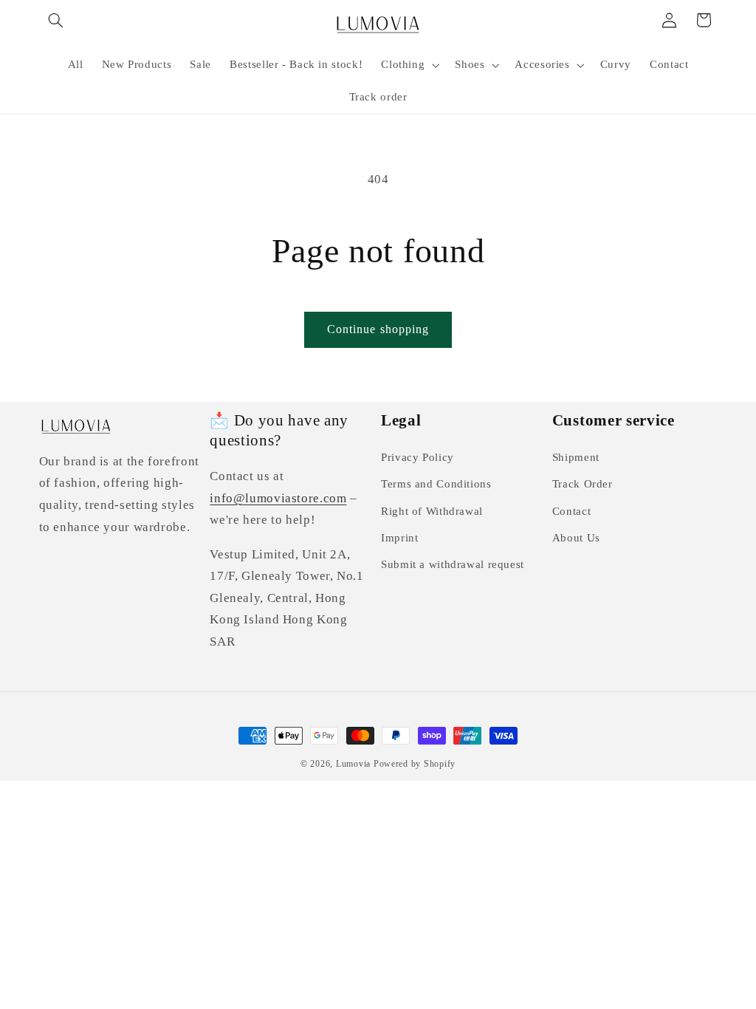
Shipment (575, 457)
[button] (56, 20)
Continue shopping (378, 329)
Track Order (582, 484)
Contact (571, 511)
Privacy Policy (417, 457)
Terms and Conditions (436, 484)
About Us (576, 538)
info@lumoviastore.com (278, 498)
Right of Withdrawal (432, 511)
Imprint (399, 538)
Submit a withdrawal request (452, 564)
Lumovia (353, 763)
